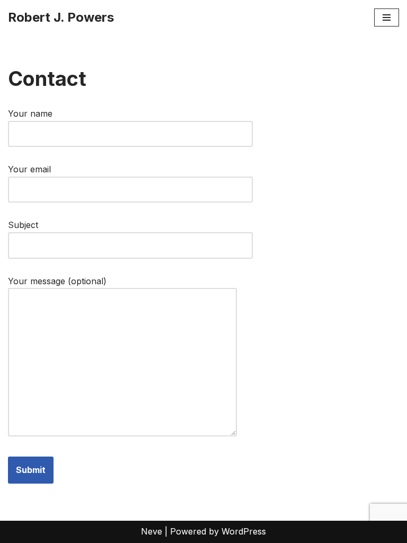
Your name (30, 113)
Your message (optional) (57, 281)
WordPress (244, 531)
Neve (151, 531)
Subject (23, 225)
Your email (29, 169)
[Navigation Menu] (386, 17)
